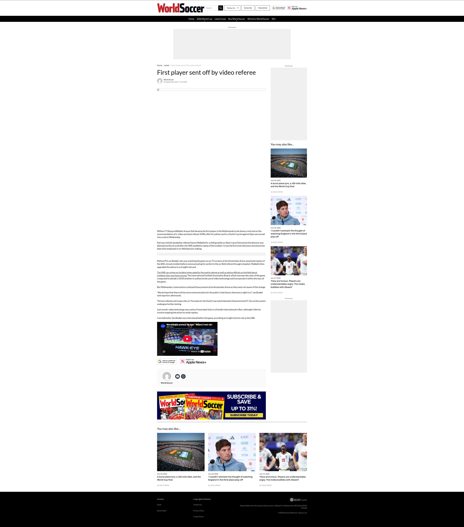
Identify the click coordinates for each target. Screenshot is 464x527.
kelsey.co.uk (302, 513)
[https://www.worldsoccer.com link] (183, 376)
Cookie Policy (198, 517)
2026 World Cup (204, 18)
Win (274, 18)
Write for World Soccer (258, 18)
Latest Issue (220, 18)
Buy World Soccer (236, 18)
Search (220, 7)
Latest (166, 65)
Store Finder (161, 511)
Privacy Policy (198, 511)
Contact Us (197, 505)
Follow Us (231, 8)
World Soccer (169, 80)
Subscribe (248, 8)
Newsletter (262, 8)
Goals (159, 505)
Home (191, 18)
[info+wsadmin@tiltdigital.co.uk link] (177, 376)
